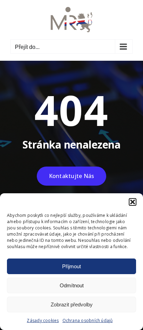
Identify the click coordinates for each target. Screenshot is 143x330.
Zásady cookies (43, 320)
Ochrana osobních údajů (87, 320)
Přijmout (71, 266)
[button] (132, 201)
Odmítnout (72, 285)
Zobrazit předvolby (72, 304)
